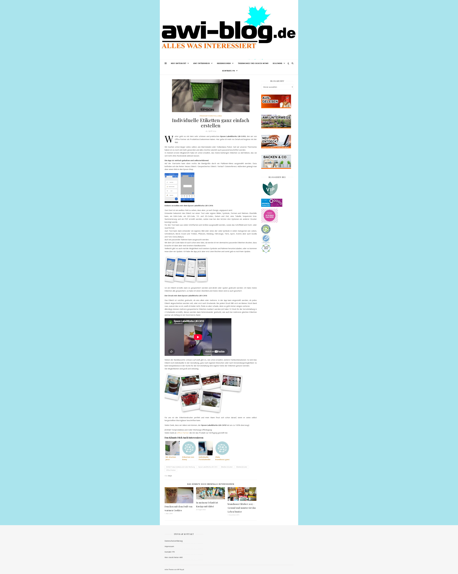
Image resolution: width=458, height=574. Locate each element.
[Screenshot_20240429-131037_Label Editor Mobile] (170, 269)
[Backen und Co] (277, 162)
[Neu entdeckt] (277, 141)
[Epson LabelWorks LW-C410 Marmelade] (211, 382)
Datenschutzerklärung (174, 541)
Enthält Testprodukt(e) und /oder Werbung (180, 467)
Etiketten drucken (227, 467)
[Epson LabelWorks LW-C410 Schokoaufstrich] (172, 387)
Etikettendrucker (241, 467)
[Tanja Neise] (277, 216)
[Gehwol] (277, 203)
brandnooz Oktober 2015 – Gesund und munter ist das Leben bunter (242, 508)
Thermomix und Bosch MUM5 (253, 63)
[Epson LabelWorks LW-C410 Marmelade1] (191, 382)
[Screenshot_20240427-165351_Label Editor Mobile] (191, 269)
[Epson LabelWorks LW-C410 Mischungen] (211, 401)
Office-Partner (183, 433)
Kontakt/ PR (228, 71)
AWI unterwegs (201, 63)
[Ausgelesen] (277, 101)
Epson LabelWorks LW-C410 (207, 467)
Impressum (169, 546)
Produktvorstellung (211, 116)
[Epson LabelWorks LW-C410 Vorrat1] (231, 383)
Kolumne (277, 63)
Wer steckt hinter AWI (174, 557)
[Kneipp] (277, 188)
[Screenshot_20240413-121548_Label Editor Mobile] (180, 269)
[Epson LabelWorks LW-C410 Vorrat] (190, 400)
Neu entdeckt (178, 63)
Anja (170, 476)
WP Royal (180, 569)
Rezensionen (224, 63)
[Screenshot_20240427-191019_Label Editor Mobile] (201, 270)
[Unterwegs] (277, 121)
